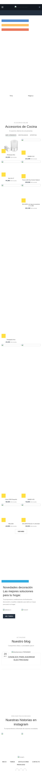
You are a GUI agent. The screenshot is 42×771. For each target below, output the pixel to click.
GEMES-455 (31, 499)
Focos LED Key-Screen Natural (31, 180)
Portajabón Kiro (11, 339)
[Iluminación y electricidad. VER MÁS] (21, 29)
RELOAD (11, 523)
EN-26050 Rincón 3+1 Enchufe (31, 523)
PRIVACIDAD (21, 764)
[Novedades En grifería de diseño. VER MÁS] (21, 20)
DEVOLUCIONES (23, 762)
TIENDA (12, 762)
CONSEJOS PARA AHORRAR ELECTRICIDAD (21, 658)
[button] (4, 151)
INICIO (4, 762)
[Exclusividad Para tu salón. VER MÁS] (21, 25)
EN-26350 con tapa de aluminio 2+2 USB (31, 205)
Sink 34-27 (11, 178)
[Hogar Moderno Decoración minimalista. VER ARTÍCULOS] (21, 581)
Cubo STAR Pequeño (11, 499)
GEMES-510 (31, 156)
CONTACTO (36, 762)
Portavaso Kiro (11, 155)
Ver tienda (9, 616)
